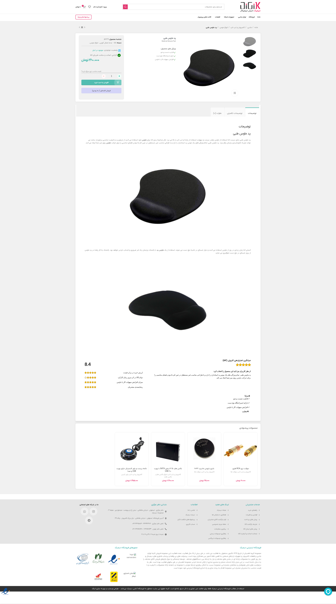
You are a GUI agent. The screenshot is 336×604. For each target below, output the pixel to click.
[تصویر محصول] (241, 459)
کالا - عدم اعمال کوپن (108, 43)
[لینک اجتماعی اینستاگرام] (93, 511)
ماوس (144, 140)
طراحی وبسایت (113, 588)
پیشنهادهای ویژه (83, 17)
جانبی (249, 27)
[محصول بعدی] (79, 27)
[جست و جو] (125, 6)
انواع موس (223, 27)
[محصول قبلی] (84, 27)
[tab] (252, 112)
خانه (256, 27)
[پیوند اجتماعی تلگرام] (89, 520)
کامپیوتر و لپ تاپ (237, 27)
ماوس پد (160, 250)
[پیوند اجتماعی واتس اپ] (84, 511)
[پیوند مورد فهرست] (247, 510)
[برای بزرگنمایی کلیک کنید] (234, 93)
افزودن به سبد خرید (101, 82)
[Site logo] (250, 7)
